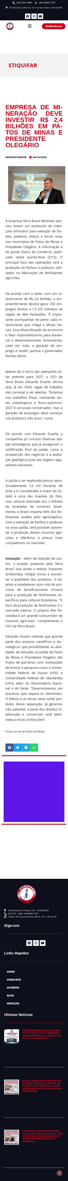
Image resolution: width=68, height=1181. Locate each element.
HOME (11, 971)
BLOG (10, 995)
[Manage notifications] (59, 1173)
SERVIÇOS (13, 1003)
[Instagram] (34, 16)
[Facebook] (27, 16)
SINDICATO (14, 979)
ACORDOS (13, 987)
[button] (29, 26)
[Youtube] (40, 16)
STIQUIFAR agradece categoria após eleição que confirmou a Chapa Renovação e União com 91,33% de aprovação (41, 1034)
